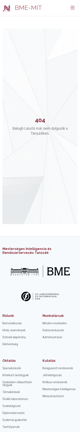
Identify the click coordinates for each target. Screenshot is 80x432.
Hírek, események (13, 330)
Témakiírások (11, 392)
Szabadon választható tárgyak (17, 383)
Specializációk (11, 368)
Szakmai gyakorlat (14, 419)
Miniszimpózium (53, 396)
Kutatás (49, 361)
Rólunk (8, 316)
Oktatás (9, 361)
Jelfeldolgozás (52, 375)
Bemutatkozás (12, 323)
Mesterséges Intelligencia (58, 389)
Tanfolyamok (11, 426)
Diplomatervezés (13, 412)
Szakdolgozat (11, 405)
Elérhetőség (10, 344)
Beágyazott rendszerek (57, 368)
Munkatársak (53, 316)
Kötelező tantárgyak (15, 375)
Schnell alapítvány (14, 337)
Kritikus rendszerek (54, 382)
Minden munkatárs (54, 323)
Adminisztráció (52, 337)
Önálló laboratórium (15, 399)
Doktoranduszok (53, 330)
